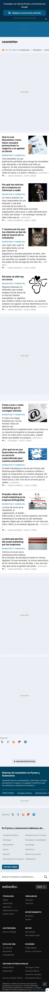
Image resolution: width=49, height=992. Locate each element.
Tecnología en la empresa (13, 859)
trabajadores (30, 859)
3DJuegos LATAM (32, 967)
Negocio (6, 854)
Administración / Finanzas (35, 835)
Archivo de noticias (25, 761)
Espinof (28, 919)
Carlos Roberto (15, 220)
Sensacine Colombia (33, 974)
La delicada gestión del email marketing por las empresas (12, 542)
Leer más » (44, 173)
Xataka (5, 900)
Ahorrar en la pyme (33, 854)
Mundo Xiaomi (8, 914)
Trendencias (7, 948)
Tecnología (29, 845)
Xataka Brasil (8, 971)
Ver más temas (10, 867)
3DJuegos (29, 900)
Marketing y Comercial (13, 155)
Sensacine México (32, 971)
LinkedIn (25, 741)
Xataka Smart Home (10, 910)
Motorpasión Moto (32, 935)
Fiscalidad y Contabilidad (35, 840)
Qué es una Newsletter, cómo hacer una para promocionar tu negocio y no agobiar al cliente (13, 144)
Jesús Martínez (15, 530)
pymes (5, 849)
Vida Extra (29, 903)
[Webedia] (10, 888)
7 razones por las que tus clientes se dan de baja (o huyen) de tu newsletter (14, 233)
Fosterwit (12, 441)
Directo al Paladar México (12, 978)
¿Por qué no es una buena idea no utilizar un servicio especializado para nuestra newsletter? (13, 455)
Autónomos (24, 50)
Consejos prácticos (24, 793)
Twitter (2, 741)
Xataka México (8, 967)
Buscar (45, 877)
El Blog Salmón (31, 948)
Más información (39, 990)
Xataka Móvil (8, 903)
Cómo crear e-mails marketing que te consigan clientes (12, 408)
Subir (39, 887)
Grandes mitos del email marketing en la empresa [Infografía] (13, 497)
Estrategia (7, 840)
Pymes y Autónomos (33, 951)
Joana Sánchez (15, 176)
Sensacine (29, 916)
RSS (14, 741)
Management (8, 845)
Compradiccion (8, 955)
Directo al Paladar (9, 932)
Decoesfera (7, 951)
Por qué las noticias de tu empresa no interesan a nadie (12, 187)
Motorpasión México (33, 978)
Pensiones (37, 50)
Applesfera (7, 907)
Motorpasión (30, 932)
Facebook (8, 741)
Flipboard (20, 741)
